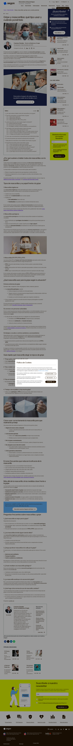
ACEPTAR (49, 381)
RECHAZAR (50, 377)
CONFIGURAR (49, 373)
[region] (36, 373)
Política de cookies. (43, 370)
